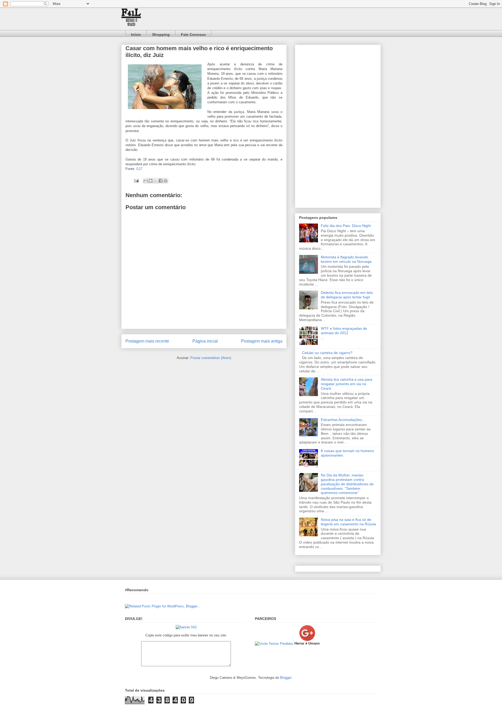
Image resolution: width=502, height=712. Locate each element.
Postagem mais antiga (261, 341)
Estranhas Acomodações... (343, 420)
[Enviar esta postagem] (136, 181)
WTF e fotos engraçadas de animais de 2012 (344, 330)
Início (136, 33)
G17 (139, 169)
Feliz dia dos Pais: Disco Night (346, 226)
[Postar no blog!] (150, 180)
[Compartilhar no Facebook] (160, 180)
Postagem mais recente (147, 341)
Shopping (161, 33)
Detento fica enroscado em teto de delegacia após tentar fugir (347, 295)
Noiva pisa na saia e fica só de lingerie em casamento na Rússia (348, 521)
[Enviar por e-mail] (145, 180)
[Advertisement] (337, 125)
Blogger (285, 678)
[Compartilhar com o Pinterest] (165, 180)
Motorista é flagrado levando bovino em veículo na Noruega (346, 259)
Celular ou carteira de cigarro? (327, 353)
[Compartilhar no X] (155, 180)
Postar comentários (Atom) (210, 358)
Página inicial (205, 341)
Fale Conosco (193, 33)
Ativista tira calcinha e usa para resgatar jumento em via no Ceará (346, 383)
